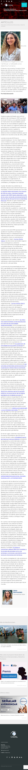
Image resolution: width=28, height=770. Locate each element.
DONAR (24, 4)
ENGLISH (23, 1)
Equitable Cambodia (16, 345)
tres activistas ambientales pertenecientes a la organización (14, 366)
